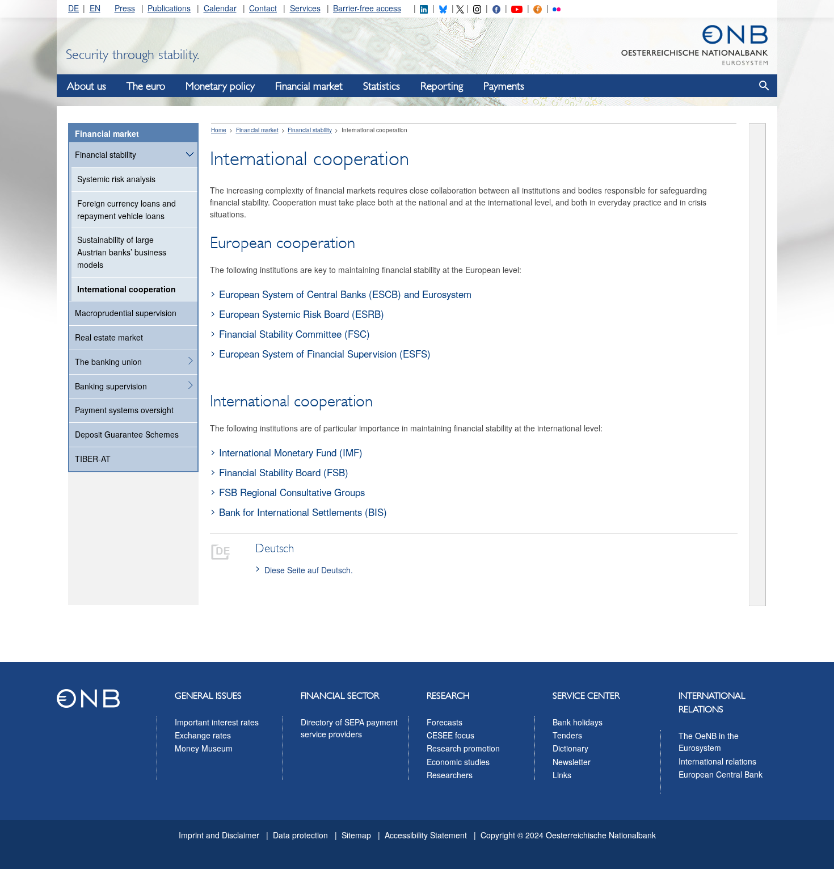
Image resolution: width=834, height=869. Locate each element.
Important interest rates (217, 722)
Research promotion (463, 748)
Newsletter (572, 761)
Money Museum (204, 748)
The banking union (108, 361)
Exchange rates (203, 735)
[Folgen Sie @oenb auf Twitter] (460, 8)
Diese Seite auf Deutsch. (308, 570)
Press (125, 8)
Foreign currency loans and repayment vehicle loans (126, 209)
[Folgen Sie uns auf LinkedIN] (424, 8)
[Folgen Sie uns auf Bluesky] (443, 8)
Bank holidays (578, 722)
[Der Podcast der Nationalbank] (537, 8)
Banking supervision (111, 386)
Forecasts (444, 722)
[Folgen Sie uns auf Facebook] (496, 8)
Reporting (441, 86)
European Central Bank (721, 774)
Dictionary (570, 748)
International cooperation (126, 289)
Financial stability (105, 154)
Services (305, 8)
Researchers (450, 774)
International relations (717, 761)
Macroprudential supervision (125, 312)
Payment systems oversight (124, 409)
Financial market (309, 86)
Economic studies (458, 761)
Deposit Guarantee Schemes (127, 434)
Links (562, 774)
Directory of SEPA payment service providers (349, 728)
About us (86, 86)
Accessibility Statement (426, 835)
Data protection (300, 835)
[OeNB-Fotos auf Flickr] (556, 8)
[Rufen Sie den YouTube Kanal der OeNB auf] (516, 8)
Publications (169, 8)
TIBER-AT (93, 458)
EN (95, 8)
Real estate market (109, 337)
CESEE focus (450, 735)
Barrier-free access (367, 8)
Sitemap (356, 835)
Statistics (381, 86)
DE (73, 8)
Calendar (220, 8)
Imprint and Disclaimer (219, 835)
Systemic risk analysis (116, 178)
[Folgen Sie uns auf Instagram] (477, 8)
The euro (146, 86)
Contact (263, 8)
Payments (503, 86)
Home (218, 130)
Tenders (567, 735)
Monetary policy (220, 86)
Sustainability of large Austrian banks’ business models (121, 252)
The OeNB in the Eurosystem (709, 742)
